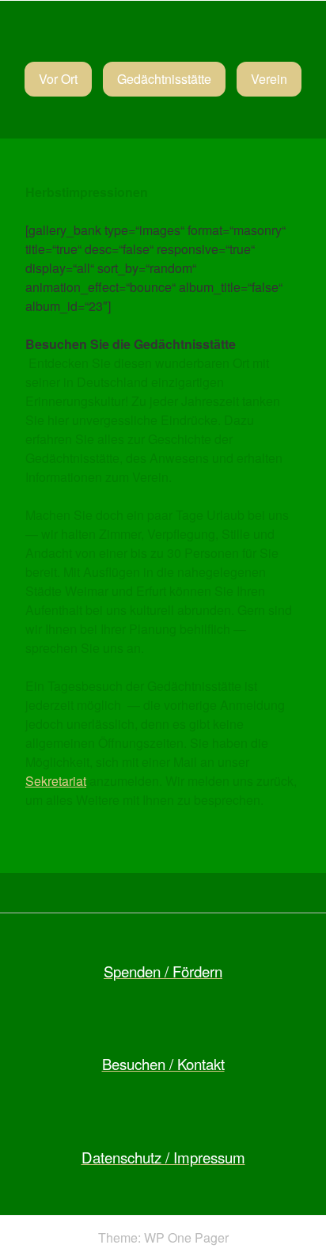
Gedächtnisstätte (164, 79)
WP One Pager (186, 1237)
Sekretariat (55, 781)
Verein (269, 79)
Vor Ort (58, 79)
